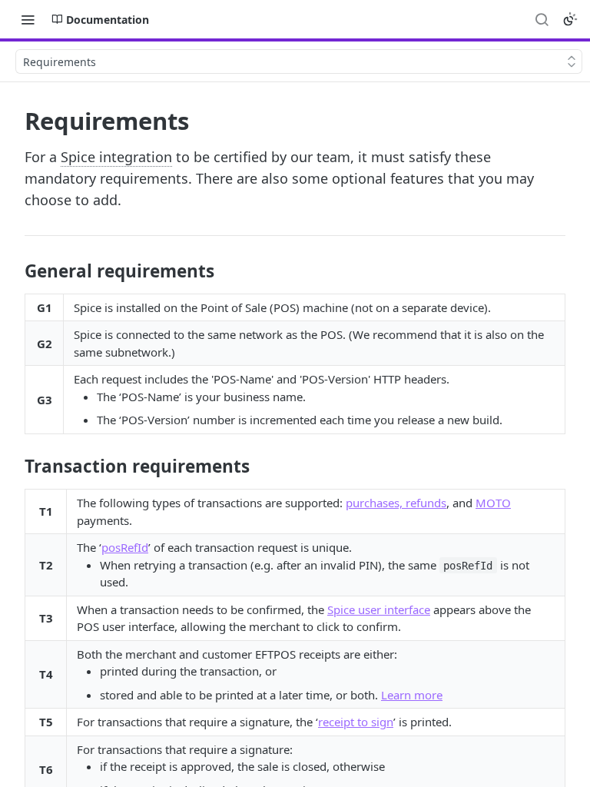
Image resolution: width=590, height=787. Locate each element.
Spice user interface (378, 609)
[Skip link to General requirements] (14, 271)
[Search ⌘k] (541, 19)
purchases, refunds (396, 502)
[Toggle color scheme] (570, 19)
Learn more (411, 694)
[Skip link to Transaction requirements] (14, 466)
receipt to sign (355, 721)
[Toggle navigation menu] (27, 19)
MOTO (493, 502)
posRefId (124, 547)
